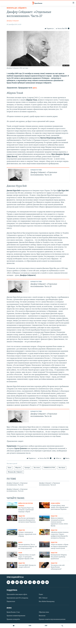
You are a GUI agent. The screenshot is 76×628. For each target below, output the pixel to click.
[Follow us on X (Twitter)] (12, 582)
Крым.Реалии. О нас (13, 612)
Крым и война (55, 503)
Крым (20, 553)
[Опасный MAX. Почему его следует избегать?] (12, 565)
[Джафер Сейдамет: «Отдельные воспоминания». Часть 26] (18, 416)
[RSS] (38, 582)
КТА (30, 625)
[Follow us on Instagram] (21, 582)
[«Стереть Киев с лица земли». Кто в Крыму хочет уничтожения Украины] (44, 505)
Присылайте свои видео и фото (17, 594)
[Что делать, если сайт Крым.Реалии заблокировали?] (44, 565)
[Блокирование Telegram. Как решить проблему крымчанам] (44, 555)
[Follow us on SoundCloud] (34, 582)
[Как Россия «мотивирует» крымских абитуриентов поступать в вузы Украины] (12, 518)
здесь (35, 88)
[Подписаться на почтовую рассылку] (47, 582)
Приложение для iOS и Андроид (17, 598)
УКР (46, 625)
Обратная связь (44, 612)
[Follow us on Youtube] (17, 582)
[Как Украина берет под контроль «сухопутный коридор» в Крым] (12, 505)
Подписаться (11, 601)
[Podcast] (42, 582)
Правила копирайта (13, 619)
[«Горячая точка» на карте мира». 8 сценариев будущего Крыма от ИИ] (12, 555)
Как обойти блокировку (46, 601)
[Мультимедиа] (13, 625)
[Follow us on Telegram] (30, 582)
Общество (21, 516)
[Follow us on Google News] (25, 582)
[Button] (49, 28)
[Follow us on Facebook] (8, 582)
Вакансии (42, 615)
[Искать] (62, 625)
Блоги (20, 542)
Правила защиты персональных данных (52, 619)
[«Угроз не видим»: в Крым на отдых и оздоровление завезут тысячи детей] (44, 544)
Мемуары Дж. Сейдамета (17, 8)
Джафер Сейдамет (13, 21)
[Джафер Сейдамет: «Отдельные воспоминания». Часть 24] (18, 175)
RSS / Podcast (43, 598)
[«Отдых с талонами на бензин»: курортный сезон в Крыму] (12, 532)
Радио (41, 594)
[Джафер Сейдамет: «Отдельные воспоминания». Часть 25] (18, 286)
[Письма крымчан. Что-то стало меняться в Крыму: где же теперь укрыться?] (12, 544)
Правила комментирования (16, 615)
